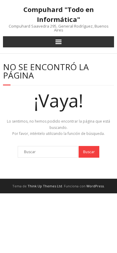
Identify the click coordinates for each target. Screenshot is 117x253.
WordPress (95, 186)
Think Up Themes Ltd (45, 186)
